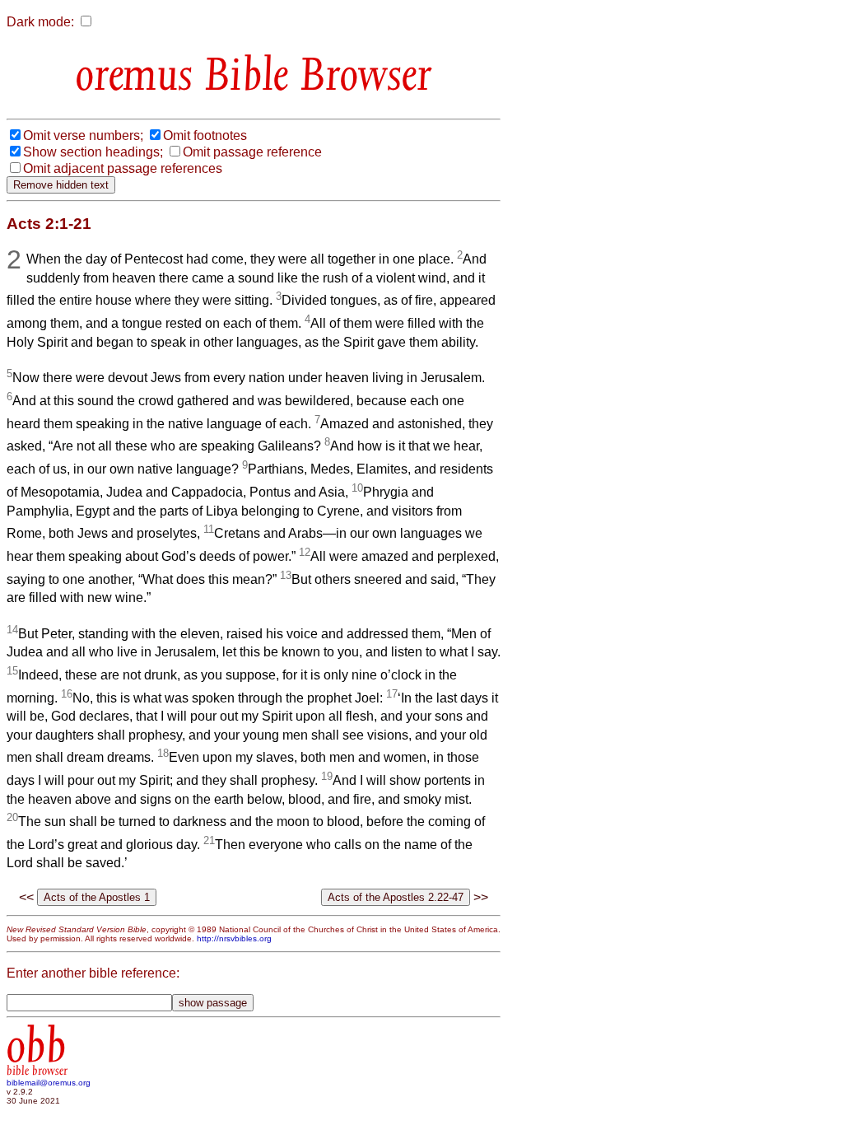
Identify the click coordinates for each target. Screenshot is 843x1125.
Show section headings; (93, 152)
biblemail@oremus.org (49, 1082)
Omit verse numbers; (83, 135)
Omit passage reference (252, 152)
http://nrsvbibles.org (234, 938)
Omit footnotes (205, 135)
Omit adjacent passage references (122, 168)
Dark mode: (40, 22)
